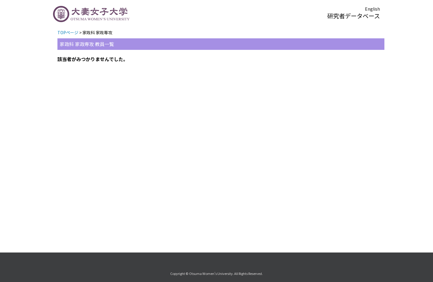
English (372, 9)
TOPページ (67, 32)
